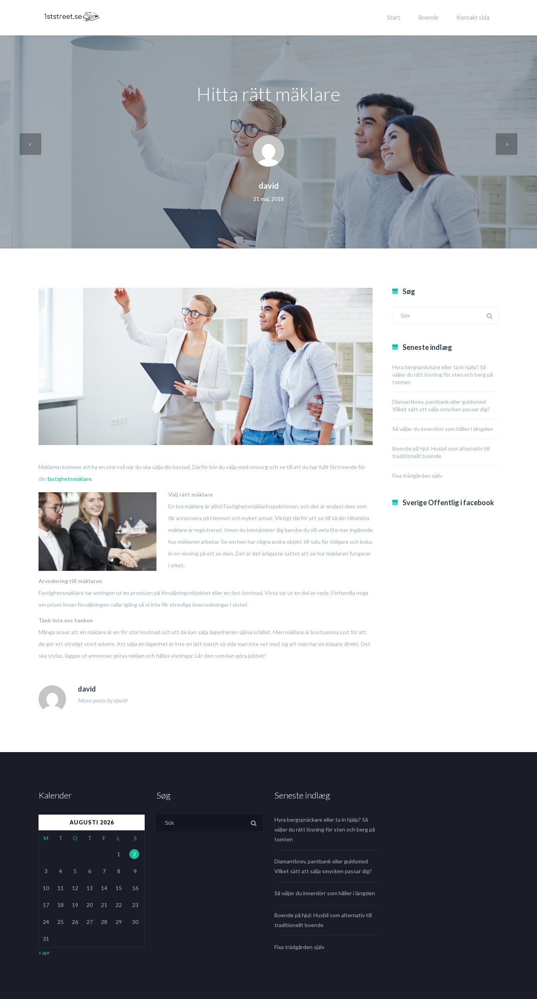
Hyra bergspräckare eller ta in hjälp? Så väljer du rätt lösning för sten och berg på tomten (442, 374)
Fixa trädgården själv (417, 475)
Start (393, 17)
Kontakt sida (472, 17)
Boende (428, 17)
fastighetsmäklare (69, 478)
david (269, 185)
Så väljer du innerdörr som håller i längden (442, 428)
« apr (44, 952)
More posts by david (102, 700)
